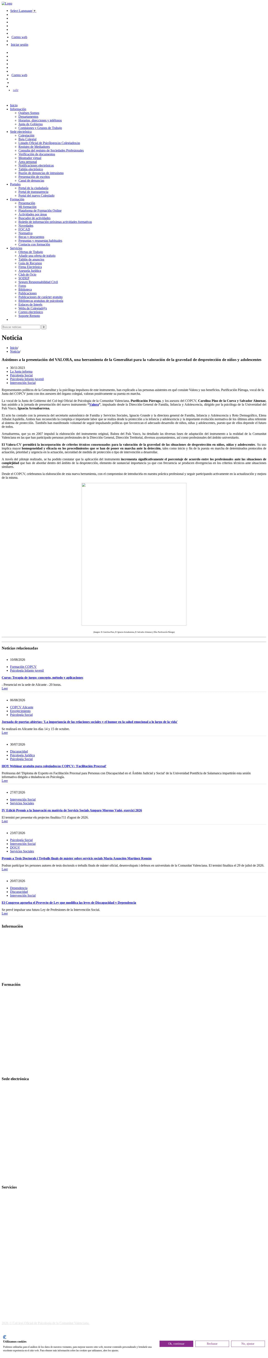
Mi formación (27, 207)
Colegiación (26, 135)
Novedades (25, 225)
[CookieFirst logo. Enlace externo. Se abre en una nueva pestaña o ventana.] (4, 1337)
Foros (22, 285)
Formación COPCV (23, 666)
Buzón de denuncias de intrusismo (41, 173)
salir (15, 90)
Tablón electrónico (30, 169)
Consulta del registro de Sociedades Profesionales (51, 150)
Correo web (19, 37)
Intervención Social (23, 383)
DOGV (15, 847)
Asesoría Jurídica (29, 270)
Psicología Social (21, 375)
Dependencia (18, 888)
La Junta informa (21, 371)
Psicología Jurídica (22, 755)
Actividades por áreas (32, 214)
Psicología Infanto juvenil (27, 379)
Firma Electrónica (30, 267)
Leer (5, 688)
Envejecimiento (20, 711)
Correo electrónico (30, 312)
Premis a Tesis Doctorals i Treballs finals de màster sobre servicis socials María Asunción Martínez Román (77, 858)
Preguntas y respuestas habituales (40, 240)
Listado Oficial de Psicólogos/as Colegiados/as (49, 143)
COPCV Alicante (21, 707)
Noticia (15, 351)
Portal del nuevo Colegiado (36, 195)
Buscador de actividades (34, 218)
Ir (44, 327)
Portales (15, 184)
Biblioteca (25, 289)
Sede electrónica (21, 131)
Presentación (26, 203)
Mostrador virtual (29, 158)
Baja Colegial (27, 139)
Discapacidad (19, 751)
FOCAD (24, 229)
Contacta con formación (34, 244)
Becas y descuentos (31, 237)
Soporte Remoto (29, 316)
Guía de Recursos (30, 263)
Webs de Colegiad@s (32, 308)
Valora (94, 404)
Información (18, 109)
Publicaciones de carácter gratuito (40, 297)
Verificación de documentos (36, 154)
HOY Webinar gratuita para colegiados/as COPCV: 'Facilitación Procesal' (54, 766)
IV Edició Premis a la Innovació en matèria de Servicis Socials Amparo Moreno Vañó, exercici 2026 (72, 810)
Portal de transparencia (33, 192)
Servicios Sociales (22, 803)
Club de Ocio (27, 274)
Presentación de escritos (34, 176)
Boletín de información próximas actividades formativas (55, 222)
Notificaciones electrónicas (36, 165)
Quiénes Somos (28, 113)
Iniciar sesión (19, 44)
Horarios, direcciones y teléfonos (40, 120)
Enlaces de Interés (30, 304)
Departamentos (28, 116)
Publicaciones (27, 293)
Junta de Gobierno (30, 124)
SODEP (23, 278)
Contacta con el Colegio (18, 1179)
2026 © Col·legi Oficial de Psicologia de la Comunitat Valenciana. (45, 1323)
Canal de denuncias (31, 180)
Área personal (27, 161)
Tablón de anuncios (31, 259)
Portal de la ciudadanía (33, 188)
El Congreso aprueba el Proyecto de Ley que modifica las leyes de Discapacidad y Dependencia (69, 902)
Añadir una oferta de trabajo (36, 255)
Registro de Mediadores (34, 146)
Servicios (16, 248)
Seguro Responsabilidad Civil (38, 282)
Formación (17, 199)
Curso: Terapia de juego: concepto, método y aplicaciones (42, 677)
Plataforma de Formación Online (40, 210)
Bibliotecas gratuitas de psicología (40, 300)
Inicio (14, 105)
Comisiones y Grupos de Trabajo (40, 128)
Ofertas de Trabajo (30, 252)
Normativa (25, 233)
